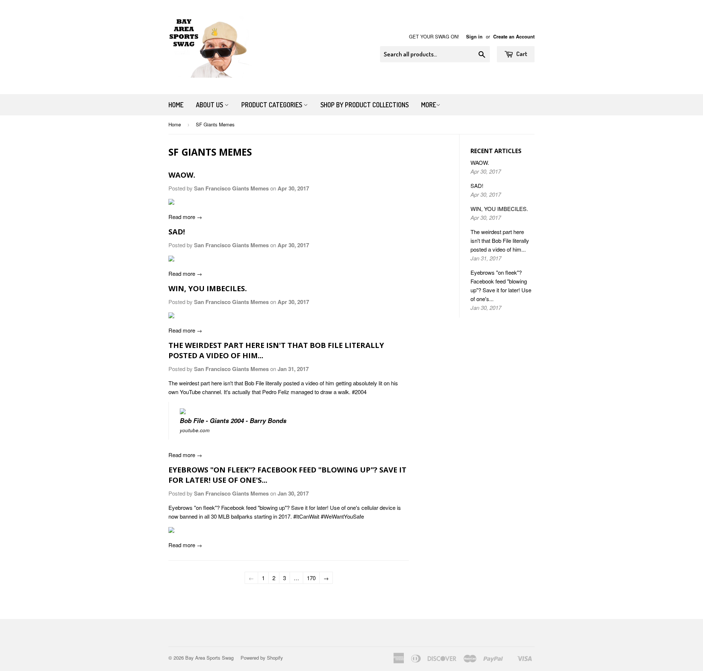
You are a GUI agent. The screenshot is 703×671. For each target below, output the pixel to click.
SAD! (176, 232)
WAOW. (181, 175)
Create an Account (514, 36)
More (428, 105)
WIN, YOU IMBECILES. (207, 288)
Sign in (474, 36)
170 (311, 578)
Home (175, 105)
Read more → (185, 216)
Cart (521, 54)
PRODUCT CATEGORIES (272, 105)
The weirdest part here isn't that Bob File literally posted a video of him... (499, 240)
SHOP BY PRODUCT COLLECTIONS (364, 105)
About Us (210, 105)
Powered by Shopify (262, 657)
